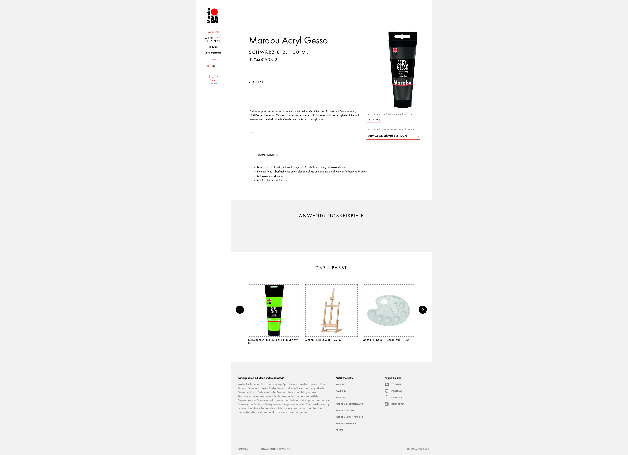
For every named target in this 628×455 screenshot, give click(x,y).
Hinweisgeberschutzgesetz (275, 449)
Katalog (340, 397)
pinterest (396, 391)
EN (213, 66)
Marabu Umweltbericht (349, 417)
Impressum (242, 449)
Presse (339, 430)
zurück (258, 82)
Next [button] (423, 310)
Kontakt (340, 384)
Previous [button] (240, 310)
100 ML (374, 120)
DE (208, 66)
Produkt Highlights (267, 155)
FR (219, 66)
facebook (397, 397)
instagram (397, 404)
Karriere (341, 390)
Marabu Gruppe (345, 410)
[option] (274, 314)
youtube (396, 384)
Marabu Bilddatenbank (349, 404)
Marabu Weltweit (346, 423)
